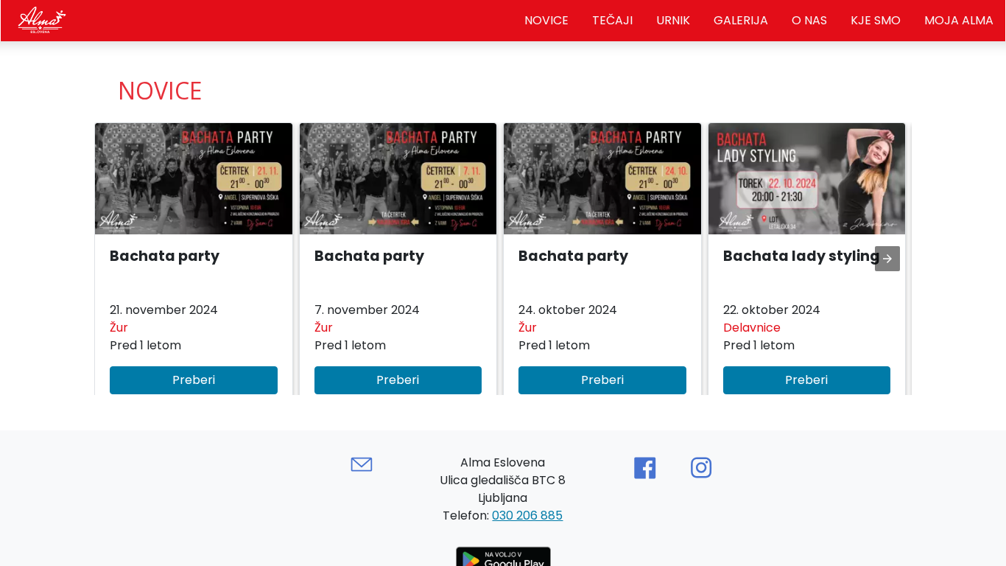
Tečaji (612, 20)
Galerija (741, 20)
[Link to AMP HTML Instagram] (701, 468)
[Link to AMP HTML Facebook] (644, 468)
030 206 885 (527, 515)
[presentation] (887, 258)
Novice (546, 20)
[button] (193, 266)
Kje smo (876, 20)
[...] (40, 18)
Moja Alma (958, 20)
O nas (809, 20)
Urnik (673, 20)
